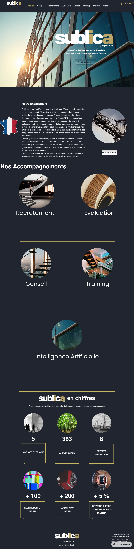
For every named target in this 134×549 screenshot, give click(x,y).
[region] (14, 4)
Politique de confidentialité (121, 534)
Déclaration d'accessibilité (120, 536)
